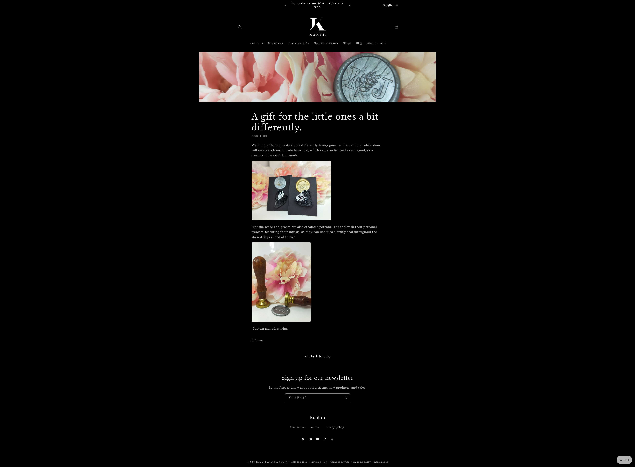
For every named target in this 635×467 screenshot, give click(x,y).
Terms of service (339, 461)
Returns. (315, 427)
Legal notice (381, 461)
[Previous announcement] (285, 5)
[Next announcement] (349, 5)
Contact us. (297, 427)
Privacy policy (319, 461)
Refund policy (299, 461)
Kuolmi (260, 462)
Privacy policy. (334, 427)
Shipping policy (362, 461)
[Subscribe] (346, 397)
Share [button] (259, 340)
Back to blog (320, 356)
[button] (240, 27)
